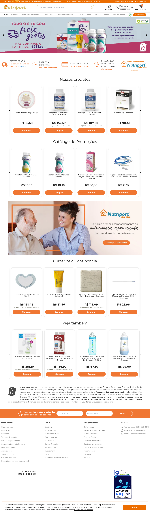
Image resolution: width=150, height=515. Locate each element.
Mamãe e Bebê (84, 14)
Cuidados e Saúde (100, 14)
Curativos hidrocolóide (93, 444)
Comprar (26, 130)
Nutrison (48, 427)
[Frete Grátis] (75, 35)
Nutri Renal (49, 441)
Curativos (48, 14)
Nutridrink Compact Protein (56, 458)
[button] (3, 35)
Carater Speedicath (52, 444)
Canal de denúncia (8, 458)
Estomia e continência (66, 14)
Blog (6, 15)
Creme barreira (51, 437)
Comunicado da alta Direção (13, 444)
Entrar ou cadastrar (138, 1)
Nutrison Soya (50, 430)
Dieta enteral (89, 427)
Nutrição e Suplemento (30, 14)
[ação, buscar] (91, 7)
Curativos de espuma (92, 441)
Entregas (5, 434)
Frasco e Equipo (90, 437)
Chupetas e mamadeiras (94, 447)
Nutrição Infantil (90, 434)
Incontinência (89, 451)
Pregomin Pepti (51, 447)
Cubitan (48, 454)
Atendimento (6, 451)
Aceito (134, 507)
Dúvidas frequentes (9, 447)
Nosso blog (6, 430)
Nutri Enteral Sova (52, 434)
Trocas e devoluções (9, 437)
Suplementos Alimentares (94, 430)
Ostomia (87, 454)
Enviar (123, 413)
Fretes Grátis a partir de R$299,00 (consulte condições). (84, 1)
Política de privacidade (10, 441)
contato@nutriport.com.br (135, 434)
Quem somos (7, 427)
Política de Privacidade (83, 510)
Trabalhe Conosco (8, 454)
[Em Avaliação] (122, 487)
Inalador (87, 458)
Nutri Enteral (50, 451)
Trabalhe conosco (139, 14)
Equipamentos (117, 14)
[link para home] (15, 7)
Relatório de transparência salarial (15, 461)
